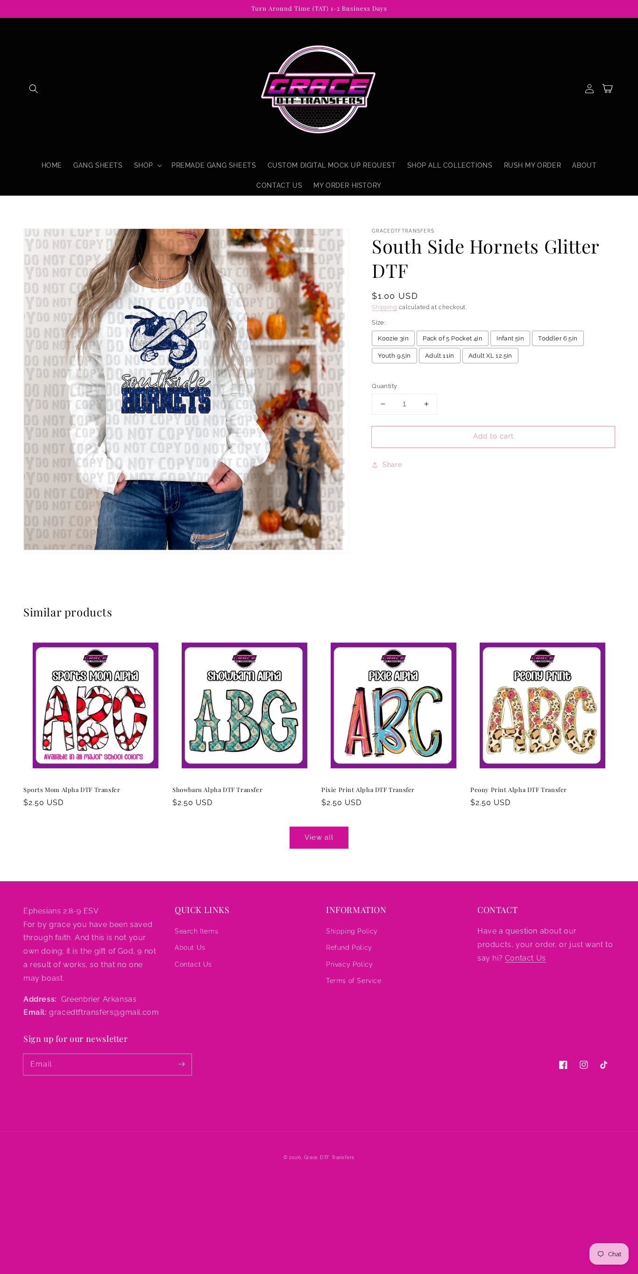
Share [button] (392, 464)
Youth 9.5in (394, 355)
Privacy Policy (349, 964)
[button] (33, 88)
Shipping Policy (352, 931)
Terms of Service (354, 980)
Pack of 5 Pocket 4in (452, 338)
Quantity (384, 385)
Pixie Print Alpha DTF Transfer (368, 789)
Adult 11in (439, 355)
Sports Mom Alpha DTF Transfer (71, 789)
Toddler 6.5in (557, 338)
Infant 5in (510, 338)
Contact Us (193, 964)
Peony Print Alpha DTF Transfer (518, 789)
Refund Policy (349, 947)
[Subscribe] (181, 1064)
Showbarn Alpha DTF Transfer (217, 789)
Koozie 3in (393, 338)
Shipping (384, 307)
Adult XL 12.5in (490, 355)
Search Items (196, 931)
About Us (190, 947)
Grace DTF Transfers (329, 1157)
